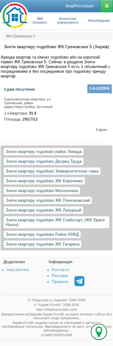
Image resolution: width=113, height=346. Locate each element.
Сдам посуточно (19, 89)
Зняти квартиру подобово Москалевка (42, 190)
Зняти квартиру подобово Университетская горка (52, 171)
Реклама (60, 275)
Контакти (60, 269)
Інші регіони (18, 269)
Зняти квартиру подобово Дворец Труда (44, 161)
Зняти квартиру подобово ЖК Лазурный (43, 210)
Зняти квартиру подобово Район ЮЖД (42, 234)
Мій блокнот (40, 20)
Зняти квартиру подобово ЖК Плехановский (48, 200)
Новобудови (99, 20)
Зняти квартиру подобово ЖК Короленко (44, 181)
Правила (60, 281)
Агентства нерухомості (67, 20)
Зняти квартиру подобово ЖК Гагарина (42, 244)
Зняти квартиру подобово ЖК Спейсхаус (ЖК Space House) (55, 222)
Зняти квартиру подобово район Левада (44, 151)
